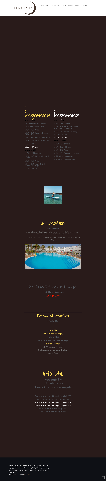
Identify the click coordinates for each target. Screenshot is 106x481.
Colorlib (15, 474)
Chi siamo (70, 5)
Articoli (77, 5)
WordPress (27, 474)
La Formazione (55, 5)
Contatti (85, 5)
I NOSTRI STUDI (44, 5)
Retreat (64, 5)
